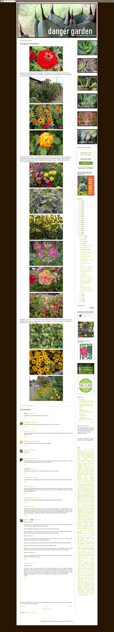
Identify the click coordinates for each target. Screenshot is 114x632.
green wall (79, 505)
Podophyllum (86, 558)
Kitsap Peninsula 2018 (89, 518)
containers (80, 468)
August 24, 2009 (31, 563)
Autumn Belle (27, 422)
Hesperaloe (87, 508)
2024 (80, 205)
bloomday (85, 458)
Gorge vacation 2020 (86, 504)
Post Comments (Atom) (31, 612)
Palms (84, 551)
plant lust (83, 557)
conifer (83, 467)
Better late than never (85, 247)
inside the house (81, 515)
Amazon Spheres (90, 451)
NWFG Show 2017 (89, 540)
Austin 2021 (87, 453)
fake (82, 481)
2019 (80, 214)
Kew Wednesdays (87, 516)
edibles (85, 475)
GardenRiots (82, 399)
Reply (25, 417)
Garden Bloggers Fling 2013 (84, 491)
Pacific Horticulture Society (82, 549)
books (92, 458)
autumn (78, 454)
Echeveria (92, 474)
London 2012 (83, 522)
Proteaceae (80, 561)
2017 (80, 218)
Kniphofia (79, 519)
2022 (80, 209)
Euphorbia (85, 480)
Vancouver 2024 (90, 585)
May (81, 297)
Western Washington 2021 (83, 592)
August (82, 243)
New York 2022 (86, 537)
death (82, 471)
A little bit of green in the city (86, 276)
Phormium (79, 554)
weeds (92, 591)
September (82, 241)
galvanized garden (28, 441)
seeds (92, 569)
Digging (81, 409)
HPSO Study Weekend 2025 (87, 512)
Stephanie (26, 458)
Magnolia (79, 523)
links (78, 522)
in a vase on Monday (88, 514)
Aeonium (79, 449)
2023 (80, 207)
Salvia (87, 565)
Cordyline (87, 468)
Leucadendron (91, 521)
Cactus (83, 461)
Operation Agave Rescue (85, 287)
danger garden (27, 519)
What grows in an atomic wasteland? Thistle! (85, 250)
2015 (80, 222)
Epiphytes (79, 478)
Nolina (92, 537)
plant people (87, 557)
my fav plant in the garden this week (85, 527)
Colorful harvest (83, 274)
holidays (92, 508)
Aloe (84, 451)
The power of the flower (85, 263)
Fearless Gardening (86, 484)
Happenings (91, 506)
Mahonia (86, 523)
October (82, 239)
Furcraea (92, 487)
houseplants (80, 511)
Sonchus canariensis (89, 576)
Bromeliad (80, 460)
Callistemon (91, 463)
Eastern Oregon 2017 (85, 474)
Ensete (85, 477)
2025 (80, 203)
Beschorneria (84, 457)
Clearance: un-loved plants (86, 278)
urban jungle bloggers (82, 585)
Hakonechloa (85, 506)
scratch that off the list (82, 569)
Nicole (25, 431)
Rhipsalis (83, 564)
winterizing (81, 593)
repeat (78, 564)
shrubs (92, 571)
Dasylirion (92, 470)
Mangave (79, 525)
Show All (92, 422)
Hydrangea (79, 514)
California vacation (82, 463)
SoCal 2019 (80, 575)
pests (84, 552)
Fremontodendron (83, 487)
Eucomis (82, 285)
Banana (87, 454)
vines (88, 589)
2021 (80, 210)
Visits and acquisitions (83, 415)
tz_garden (81, 414)
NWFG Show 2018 (81, 542)
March (81, 301)
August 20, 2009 (31, 413)
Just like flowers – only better (86, 267)
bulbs (78, 461)
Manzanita (85, 525)
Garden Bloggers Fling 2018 (87, 495)
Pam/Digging (27, 477)
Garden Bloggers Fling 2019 (83, 497)
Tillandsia (84, 582)
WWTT (82, 595)
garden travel (83, 502)
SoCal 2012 (88, 572)
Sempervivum (80, 571)
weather (92, 589)
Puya (85, 561)
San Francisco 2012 (85, 566)
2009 (80, 234)
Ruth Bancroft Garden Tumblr (86, 404)
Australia (92, 453)
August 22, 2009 (37, 519)
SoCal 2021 (86, 575)
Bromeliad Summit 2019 (88, 460)
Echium (79, 475)
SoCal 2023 (91, 575)
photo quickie (86, 554)
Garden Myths (82, 418)
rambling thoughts (88, 562)
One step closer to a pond (86, 289)
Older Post (69, 606)
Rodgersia (88, 564)
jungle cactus (80, 516)
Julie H (25, 450)
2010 (80, 232)
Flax (78, 485)
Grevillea (85, 505)
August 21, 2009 (31, 486)
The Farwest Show (84, 258)
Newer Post (23, 606)
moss (82, 526)
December (82, 235)
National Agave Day (85, 533)
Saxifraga (87, 568)
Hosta (93, 509)
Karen (25, 506)
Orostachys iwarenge (89, 546)
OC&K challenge (89, 542)
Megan (25, 486)
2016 (80, 220)
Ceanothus (79, 466)
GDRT (89, 502)
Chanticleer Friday (87, 465)
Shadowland (87, 571)
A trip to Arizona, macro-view (86, 252)
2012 (80, 228)
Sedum (89, 569)
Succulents (80, 578)
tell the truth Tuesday (89, 579)
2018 (80, 216)
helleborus (79, 508)
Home (46, 606)
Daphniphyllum (85, 470)
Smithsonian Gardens (81, 572)
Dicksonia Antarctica (89, 473)
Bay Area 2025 (90, 455)
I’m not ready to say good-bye (86, 245)
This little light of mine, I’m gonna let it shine (86, 282)
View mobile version (46, 608)
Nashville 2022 (86, 532)
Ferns (92, 484)
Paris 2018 (91, 551)
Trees (88, 582)
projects (92, 559)
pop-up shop (86, 559)
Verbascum (86, 586)
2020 (80, 212)
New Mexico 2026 (85, 535)
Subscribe (85, 163)
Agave (79, 451)
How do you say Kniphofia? (86, 280)
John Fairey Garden (90, 515)
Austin (82, 453)
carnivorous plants (82, 464)
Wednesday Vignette (83, 591)
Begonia (79, 457)
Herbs (83, 508)
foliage (85, 485)
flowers (81, 485)
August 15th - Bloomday (85, 269)
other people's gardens (28, 405)
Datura (78, 471)
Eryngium (92, 478)
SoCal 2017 (91, 574)
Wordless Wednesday (89, 593)
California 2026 (90, 461)
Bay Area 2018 (83, 455)
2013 (80, 226)
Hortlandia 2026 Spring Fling (84, 509)
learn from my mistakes (86, 519)
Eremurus (86, 478)
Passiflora (79, 552)
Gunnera (79, 506)
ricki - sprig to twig (28, 498)
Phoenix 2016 (90, 552)
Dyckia (79, 474)
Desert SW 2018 (87, 471)
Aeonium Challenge (89, 449)
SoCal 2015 (84, 574)
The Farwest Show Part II (85, 256)
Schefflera (92, 568)
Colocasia (79, 467)
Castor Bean (91, 464)
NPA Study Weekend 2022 (85, 538)
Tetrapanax (80, 581)
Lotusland (92, 522)
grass (93, 504)
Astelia (79, 453)
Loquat (87, 522)
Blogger (72, 621)
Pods (81, 265)
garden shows (86, 501)
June (81, 295)
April (81, 299)
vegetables (79, 586)
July (81, 293)
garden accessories (82, 488)
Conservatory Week (90, 467)
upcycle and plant (89, 584)
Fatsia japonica (87, 482)
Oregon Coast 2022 (87, 545)
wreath (79, 595)
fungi (89, 487)
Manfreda (92, 523)
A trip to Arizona (83, 254)
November (82, 237)
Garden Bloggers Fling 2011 (87, 490)
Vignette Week (83, 589)
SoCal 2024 (80, 576)
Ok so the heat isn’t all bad (86, 290)
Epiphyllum (92, 477)
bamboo (83, 454)
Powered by (81, 168)
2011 (80, 230)
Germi (25, 563)
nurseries (80, 540)
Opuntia (88, 543)
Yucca (85, 595)
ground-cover (91, 505)
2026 (80, 201)
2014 (80, 224)
